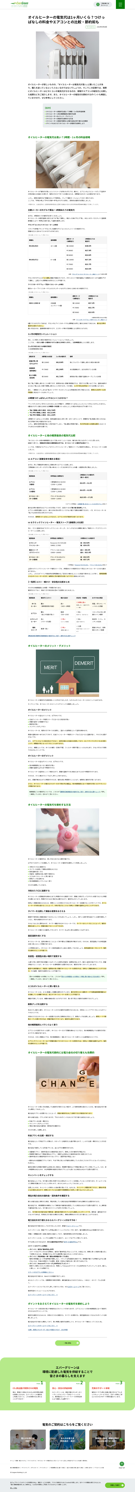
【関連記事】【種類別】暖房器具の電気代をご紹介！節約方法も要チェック (52, 636)
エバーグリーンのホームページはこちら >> (43, 1295)
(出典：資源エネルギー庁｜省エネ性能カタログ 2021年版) (48, 1330)
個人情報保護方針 (15, 1467)
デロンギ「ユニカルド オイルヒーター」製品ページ (85, 274)
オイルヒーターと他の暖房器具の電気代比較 (61, 114)
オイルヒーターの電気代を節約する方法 (59, 119)
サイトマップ (25, 1467)
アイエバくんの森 (99, 1467)
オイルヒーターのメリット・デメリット (59, 116)
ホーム (12, 1460)
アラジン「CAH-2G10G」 (96, 565)
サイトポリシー (44, 1467)
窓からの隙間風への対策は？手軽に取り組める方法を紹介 (80, 976)
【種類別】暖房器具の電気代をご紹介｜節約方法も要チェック (80, 792)
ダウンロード (34, 1467)
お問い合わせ (88, 1467)
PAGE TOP (122, 1468)
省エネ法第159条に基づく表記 (75, 1467)
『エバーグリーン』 (73, 1226)
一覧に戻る (67, 1343)
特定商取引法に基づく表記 (58, 1467)
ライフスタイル (32, 1460)
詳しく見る (13, 1488)
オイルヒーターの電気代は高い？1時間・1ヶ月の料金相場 (65, 111)
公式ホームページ (74, 1287)
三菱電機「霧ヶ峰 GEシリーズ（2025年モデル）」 (89, 504)
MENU (120, 6)
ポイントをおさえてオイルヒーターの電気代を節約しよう (65, 123)
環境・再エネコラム (21, 1460)
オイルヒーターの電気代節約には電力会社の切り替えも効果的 (67, 121)
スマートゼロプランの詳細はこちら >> (41, 1272)
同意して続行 (114, 1485)
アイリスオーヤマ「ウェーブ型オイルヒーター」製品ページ (91, 319)
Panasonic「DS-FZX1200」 (81, 565)
